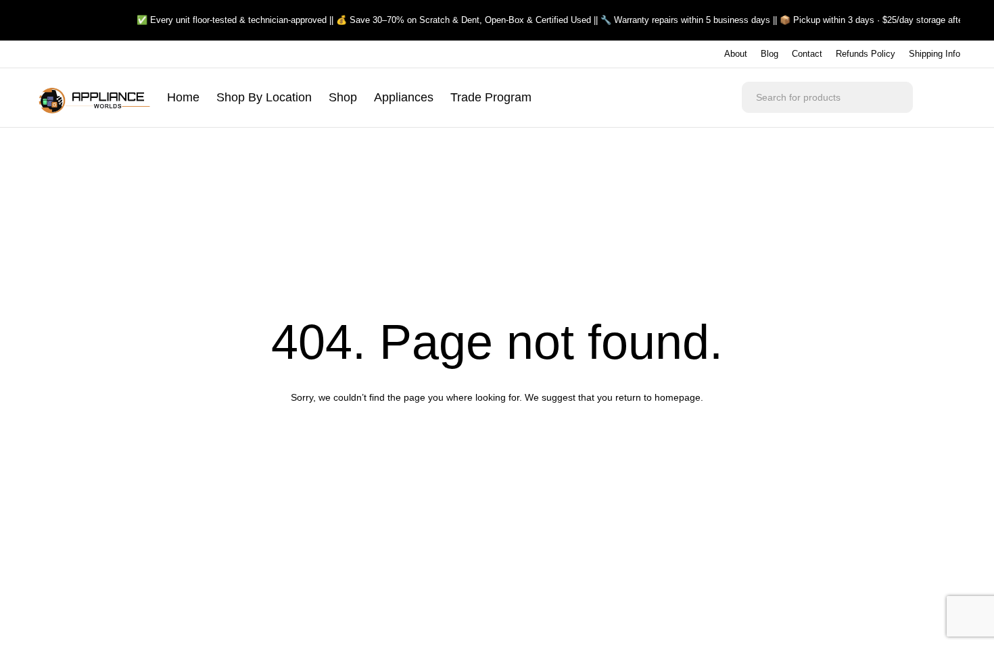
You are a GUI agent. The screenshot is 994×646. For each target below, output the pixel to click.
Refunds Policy (865, 54)
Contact (807, 54)
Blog (769, 54)
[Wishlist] (946, 97)
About (735, 54)
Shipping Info (934, 54)
